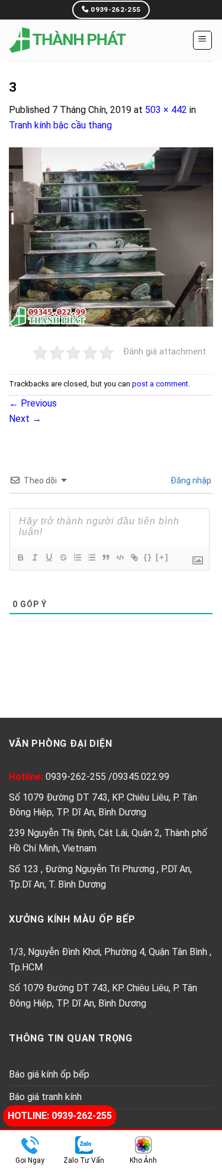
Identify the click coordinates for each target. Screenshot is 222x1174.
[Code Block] (119, 557)
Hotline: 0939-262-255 (60, 1115)
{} (148, 557)
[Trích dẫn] (105, 557)
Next (25, 418)
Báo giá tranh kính (45, 1096)
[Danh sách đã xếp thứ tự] (77, 557)
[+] (162, 557)
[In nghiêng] (34, 557)
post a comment (160, 383)
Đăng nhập (190, 480)
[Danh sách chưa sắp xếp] (91, 557)
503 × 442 (166, 109)
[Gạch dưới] (48, 557)
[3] (111, 235)
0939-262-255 (77, 776)
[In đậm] (20, 557)
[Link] (134, 557)
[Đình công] (63, 557)
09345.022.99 (140, 776)
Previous (33, 403)
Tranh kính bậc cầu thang (60, 125)
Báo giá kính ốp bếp (49, 1074)
